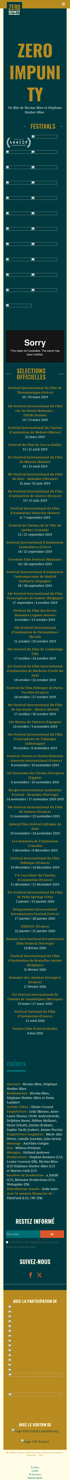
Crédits (35, 1470)
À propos (35, 1467)
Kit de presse (35, 1474)
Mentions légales (35, 1477)
